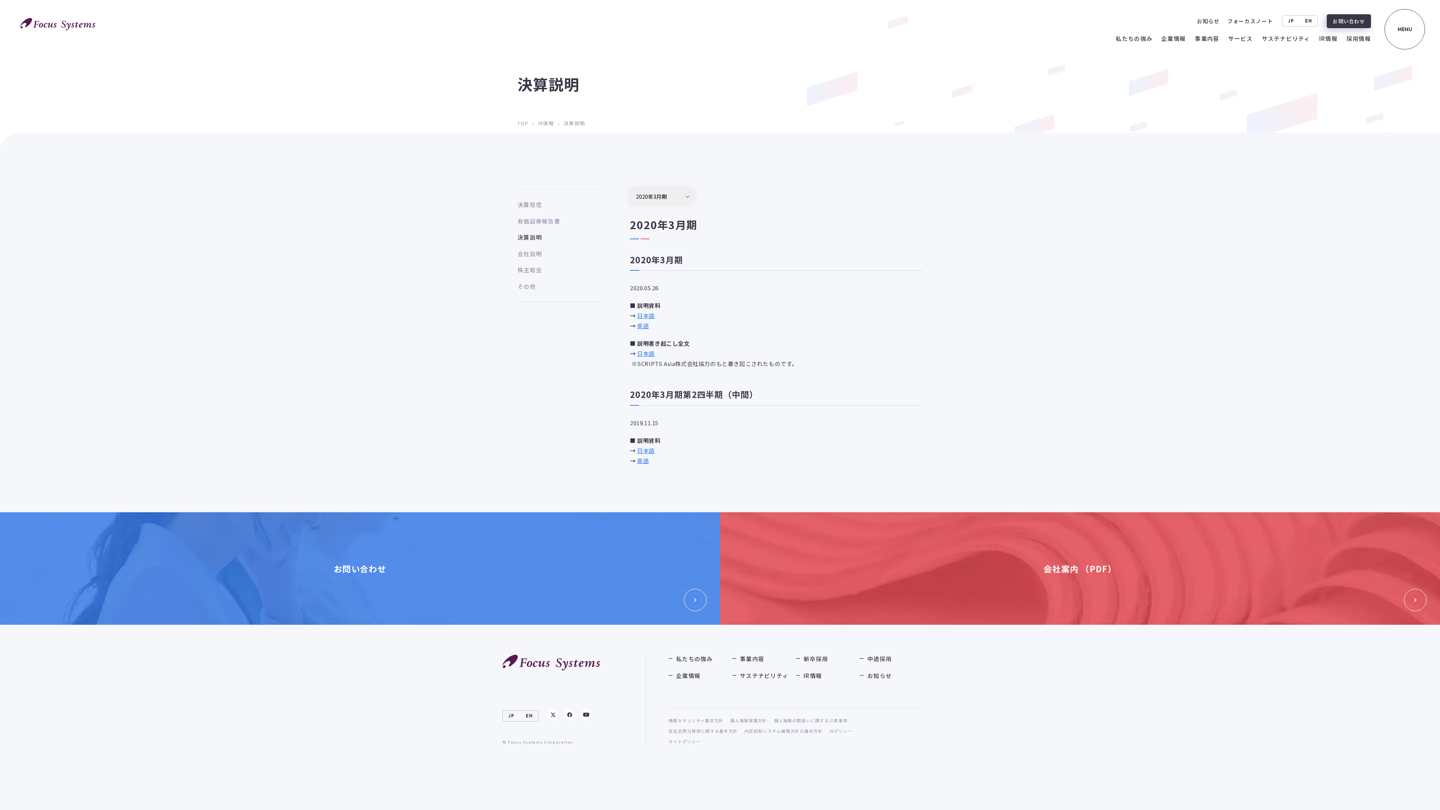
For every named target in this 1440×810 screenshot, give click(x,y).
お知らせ (879, 676)
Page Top (1418, 797)
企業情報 (688, 676)
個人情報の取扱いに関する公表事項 (811, 720)
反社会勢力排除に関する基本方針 (703, 731)
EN (1308, 21)
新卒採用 (816, 659)
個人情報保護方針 (748, 720)
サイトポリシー (685, 741)
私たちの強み (694, 659)
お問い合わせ (1349, 21)
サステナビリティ (764, 676)
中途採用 (879, 659)
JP (1291, 21)
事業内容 (752, 659)
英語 (643, 326)
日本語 (646, 316)
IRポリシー (841, 731)
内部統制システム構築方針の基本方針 (783, 731)
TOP (523, 123)
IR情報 (546, 123)
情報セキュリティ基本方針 (696, 720)
